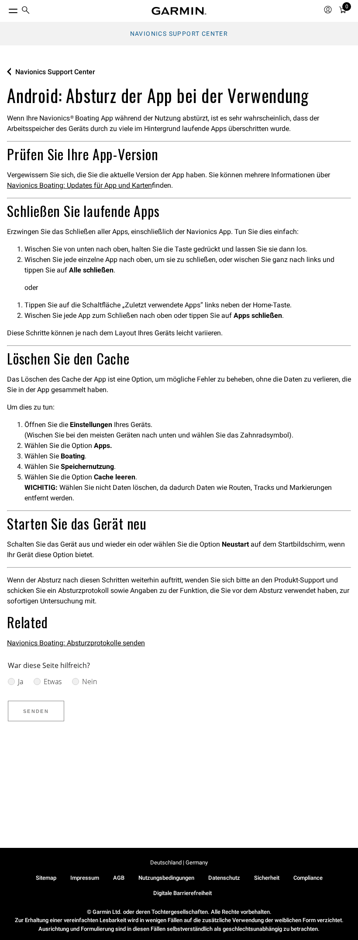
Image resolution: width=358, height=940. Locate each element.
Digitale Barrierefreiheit (182, 893)
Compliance (308, 878)
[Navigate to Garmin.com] (179, 11)
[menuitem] (25, 11)
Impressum (84, 878)
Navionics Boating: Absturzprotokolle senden (76, 643)
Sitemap (46, 878)
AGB (118, 878)
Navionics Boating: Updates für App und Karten (79, 185)
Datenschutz (224, 878)
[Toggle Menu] (5, 8)
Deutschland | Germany (179, 862)
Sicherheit (266, 878)
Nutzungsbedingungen (166, 878)
